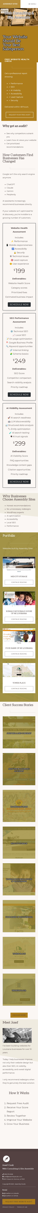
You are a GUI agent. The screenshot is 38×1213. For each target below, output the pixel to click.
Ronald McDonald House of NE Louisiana (19, 612)
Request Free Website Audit (18, 1202)
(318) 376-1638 (8, 1174)
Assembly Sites (10, 4)
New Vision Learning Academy (19, 770)
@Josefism (7, 1193)
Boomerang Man (19, 807)
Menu (33, 4)
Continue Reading (22, 583)
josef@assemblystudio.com (13, 1176)
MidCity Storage (19, 577)
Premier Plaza (19, 991)
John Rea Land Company (19, 733)
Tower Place (19, 683)
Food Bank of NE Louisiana (19, 648)
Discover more (19, 1015)
